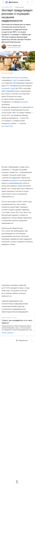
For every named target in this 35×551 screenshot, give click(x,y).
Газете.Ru (8, 126)
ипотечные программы (19, 77)
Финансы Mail (19, 7)
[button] (17, 61)
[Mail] (6, 2)
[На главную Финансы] (13, 2)
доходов (24, 102)
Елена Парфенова (14, 45)
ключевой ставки (8, 88)
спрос (15, 80)
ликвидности (15, 180)
